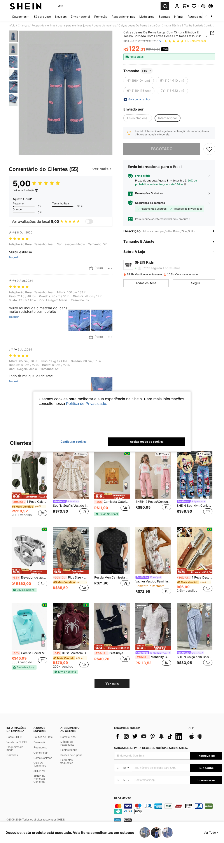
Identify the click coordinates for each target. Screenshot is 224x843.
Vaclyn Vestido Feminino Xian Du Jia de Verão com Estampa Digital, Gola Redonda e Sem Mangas (153, 581)
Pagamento (122, 798)
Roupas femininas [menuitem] (123, 16)
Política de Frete (43, 737)
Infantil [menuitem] (178, 16)
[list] (149, 736)
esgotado (162, 149)
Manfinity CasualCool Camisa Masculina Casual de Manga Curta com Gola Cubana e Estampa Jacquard (153, 657)
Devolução (39, 742)
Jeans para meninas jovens (74, 25)
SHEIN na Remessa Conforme (39, 778)
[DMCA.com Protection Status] (128, 819)
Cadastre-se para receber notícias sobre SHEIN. (151, 748)
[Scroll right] (211, 16)
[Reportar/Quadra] (109, 268)
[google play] (200, 738)
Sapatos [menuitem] (164, 16)
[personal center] (177, 6)
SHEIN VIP (39, 770)
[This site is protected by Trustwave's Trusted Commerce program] (117, 819)
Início (12, 25)
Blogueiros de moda (15, 749)
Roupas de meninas (43, 25)
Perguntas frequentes (66, 761)
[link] (185, 6)
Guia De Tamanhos (39, 764)
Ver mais (112, 684)
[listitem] (29, 486)
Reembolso (40, 747)
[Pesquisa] (165, 6)
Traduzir (14, 257)
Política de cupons (71, 755)
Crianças (23, 25)
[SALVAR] (209, 149)
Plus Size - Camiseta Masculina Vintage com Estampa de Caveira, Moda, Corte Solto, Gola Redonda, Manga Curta (71, 577)
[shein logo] (26, 6)
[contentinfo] (168, 808)
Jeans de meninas (105, 25)
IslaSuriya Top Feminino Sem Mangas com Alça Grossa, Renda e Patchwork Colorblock (112, 653)
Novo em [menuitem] (60, 16)
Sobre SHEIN (15, 737)
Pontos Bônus (68, 749)
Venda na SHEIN (17, 742)
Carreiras (12, 755)
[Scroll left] (206, 16)
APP (191, 728)
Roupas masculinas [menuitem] (200, 16)
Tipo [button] (144, 70)
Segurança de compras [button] (150, 202)
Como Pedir (40, 752)
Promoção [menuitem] (100, 16)
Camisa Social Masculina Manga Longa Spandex (29, 653)
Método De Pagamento (67, 743)
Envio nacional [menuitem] (80, 16)
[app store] (192, 738)
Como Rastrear (42, 758)
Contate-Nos (67, 737)
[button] (203, 6)
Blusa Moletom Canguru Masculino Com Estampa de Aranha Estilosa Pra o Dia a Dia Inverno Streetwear (71, 653)
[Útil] (91, 268)
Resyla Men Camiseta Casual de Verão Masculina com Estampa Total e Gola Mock (112, 577)
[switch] (89, 221)
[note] (29, 495)
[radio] (138, 80)
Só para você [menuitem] (42, 16)
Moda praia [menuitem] (146, 16)
